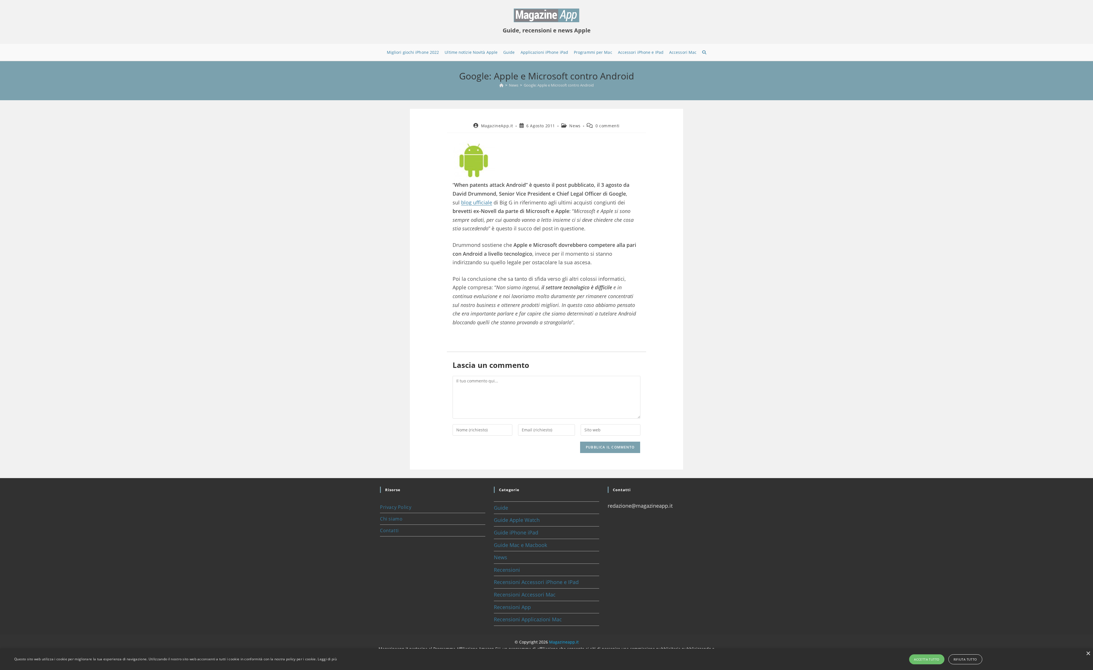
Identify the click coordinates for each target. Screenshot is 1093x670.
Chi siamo (391, 519)
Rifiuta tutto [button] (965, 659)
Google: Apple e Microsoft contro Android (559, 85)
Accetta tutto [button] (926, 659)
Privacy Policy (395, 507)
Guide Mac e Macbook (520, 545)
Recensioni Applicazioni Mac (528, 619)
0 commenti (607, 125)
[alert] (546, 659)
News (574, 125)
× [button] (1088, 653)
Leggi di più (327, 659)
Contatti (389, 530)
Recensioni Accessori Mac (525, 594)
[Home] (501, 85)
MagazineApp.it (497, 125)
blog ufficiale (476, 202)
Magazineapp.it (564, 642)
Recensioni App (512, 607)
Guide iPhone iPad (516, 532)
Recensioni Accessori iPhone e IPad (536, 582)
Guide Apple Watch (517, 520)
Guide (501, 507)
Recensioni (507, 569)
